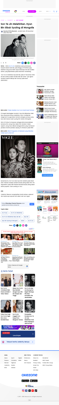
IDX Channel (27, 362)
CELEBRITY (10, 20)
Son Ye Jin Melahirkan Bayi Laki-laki (11, 216)
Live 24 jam (17, 335)
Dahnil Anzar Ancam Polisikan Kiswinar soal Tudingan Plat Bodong (50, 110)
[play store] (25, 380)
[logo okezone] (29, 375)
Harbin (22, 220)
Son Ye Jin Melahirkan (16, 212)
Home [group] (23, 11)
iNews (26, 360)
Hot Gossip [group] (31, 11)
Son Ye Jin (11, 66)
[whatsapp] (28, 63)
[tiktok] (36, 390)
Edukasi (13, 367)
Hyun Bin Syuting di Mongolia (9, 220)
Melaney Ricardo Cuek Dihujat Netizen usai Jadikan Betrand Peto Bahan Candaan (50, 104)
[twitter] (29, 390)
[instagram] (23, 390)
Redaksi (35, 360)
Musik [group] (47, 11)
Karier (34, 367)
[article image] (40, 91)
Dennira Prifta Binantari (10, 31)
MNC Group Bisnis (47, 365)
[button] (50, 11)
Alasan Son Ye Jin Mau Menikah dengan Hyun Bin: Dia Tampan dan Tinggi (18, 292)
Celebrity (6, 365)
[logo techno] (6, 11)
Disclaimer (45, 358)
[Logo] (15, 11)
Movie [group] (40, 11)
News (5, 358)
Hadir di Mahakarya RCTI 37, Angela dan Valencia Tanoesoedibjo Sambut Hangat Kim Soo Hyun (50, 116)
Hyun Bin (26, 216)
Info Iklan (35, 370)
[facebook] (26, 390)
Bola (5, 367)
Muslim (13, 365)
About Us (35, 358)
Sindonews (27, 358)
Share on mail (31, 63)
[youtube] (33, 390)
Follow (31, 204)
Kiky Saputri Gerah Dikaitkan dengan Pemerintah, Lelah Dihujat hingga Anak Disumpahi (49, 91)
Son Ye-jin (4, 212)
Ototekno (14, 360)
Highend (13, 362)
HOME (2, 20)
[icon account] (2, 31)
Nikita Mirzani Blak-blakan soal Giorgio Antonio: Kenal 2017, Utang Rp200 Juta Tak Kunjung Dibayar (50, 97)
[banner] (18, 329)
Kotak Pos (36, 365)
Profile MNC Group (48, 362)
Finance (6, 360)
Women (6, 362)
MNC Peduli (46, 360)
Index (19, 360)
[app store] (33, 380)
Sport (12, 358)
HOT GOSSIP (19, 20)
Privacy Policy (37, 362)
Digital (20, 358)
